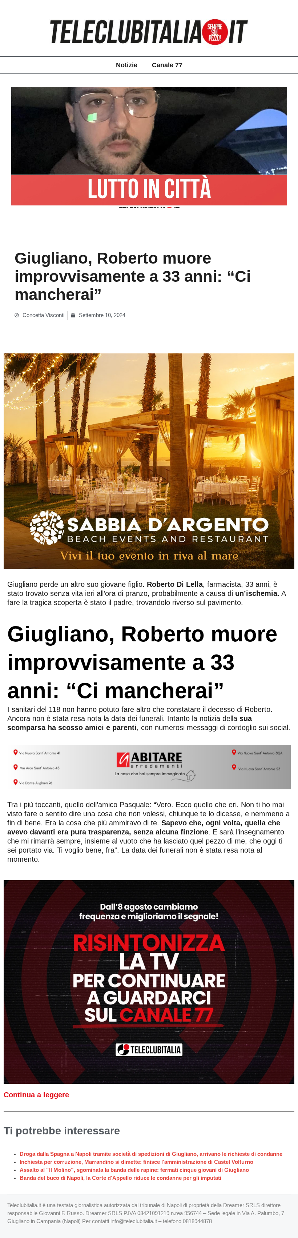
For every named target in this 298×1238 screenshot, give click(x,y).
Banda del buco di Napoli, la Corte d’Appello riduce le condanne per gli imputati (120, 1178)
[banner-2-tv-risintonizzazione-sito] (149, 981)
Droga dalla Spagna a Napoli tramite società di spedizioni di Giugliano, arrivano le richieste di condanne (151, 1154)
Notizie (126, 65)
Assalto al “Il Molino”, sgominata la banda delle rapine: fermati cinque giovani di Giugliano (134, 1170)
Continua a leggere (36, 1095)
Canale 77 (167, 65)
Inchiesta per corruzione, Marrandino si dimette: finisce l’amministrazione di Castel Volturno (136, 1162)
